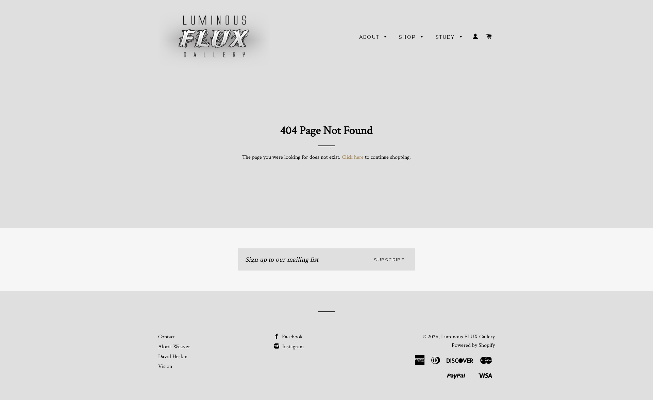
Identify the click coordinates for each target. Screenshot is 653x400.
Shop (408, 37)
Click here (353, 157)
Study (446, 37)
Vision (165, 366)
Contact (166, 336)
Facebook (292, 336)
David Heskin (172, 356)
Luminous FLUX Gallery (468, 336)
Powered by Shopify (473, 345)
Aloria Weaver (174, 346)
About (370, 37)
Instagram (292, 346)
